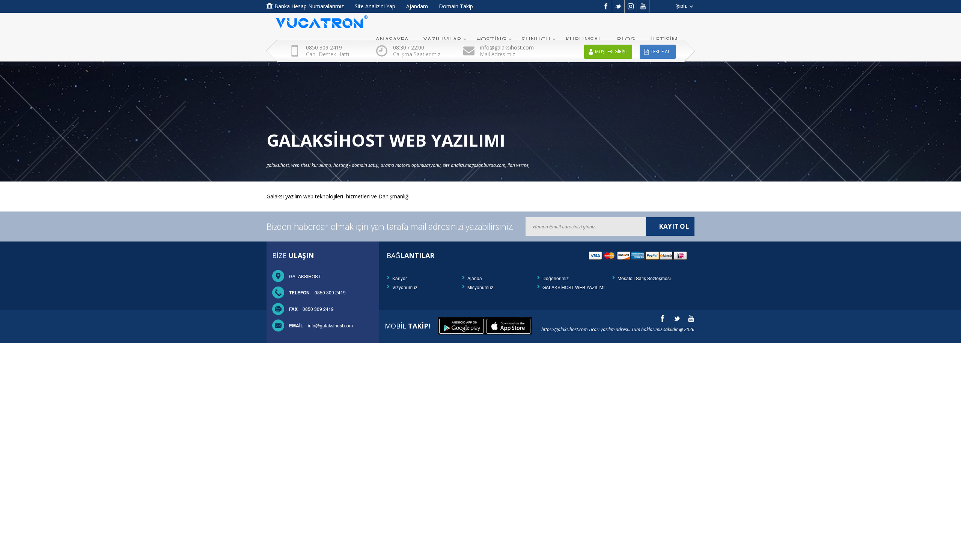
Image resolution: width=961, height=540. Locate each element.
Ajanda (474, 278)
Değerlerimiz (555, 278)
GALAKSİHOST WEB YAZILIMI (573, 287)
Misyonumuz (480, 287)
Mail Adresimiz (507, 51)
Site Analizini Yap (375, 6)
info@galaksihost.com (321, 325)
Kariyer (399, 278)
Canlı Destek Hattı (327, 51)
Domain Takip (456, 6)
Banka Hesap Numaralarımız (309, 6)
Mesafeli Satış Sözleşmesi (644, 278)
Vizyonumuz (404, 287)
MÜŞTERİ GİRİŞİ (611, 51)
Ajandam (417, 6)
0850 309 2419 (317, 292)
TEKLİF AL (660, 51)
